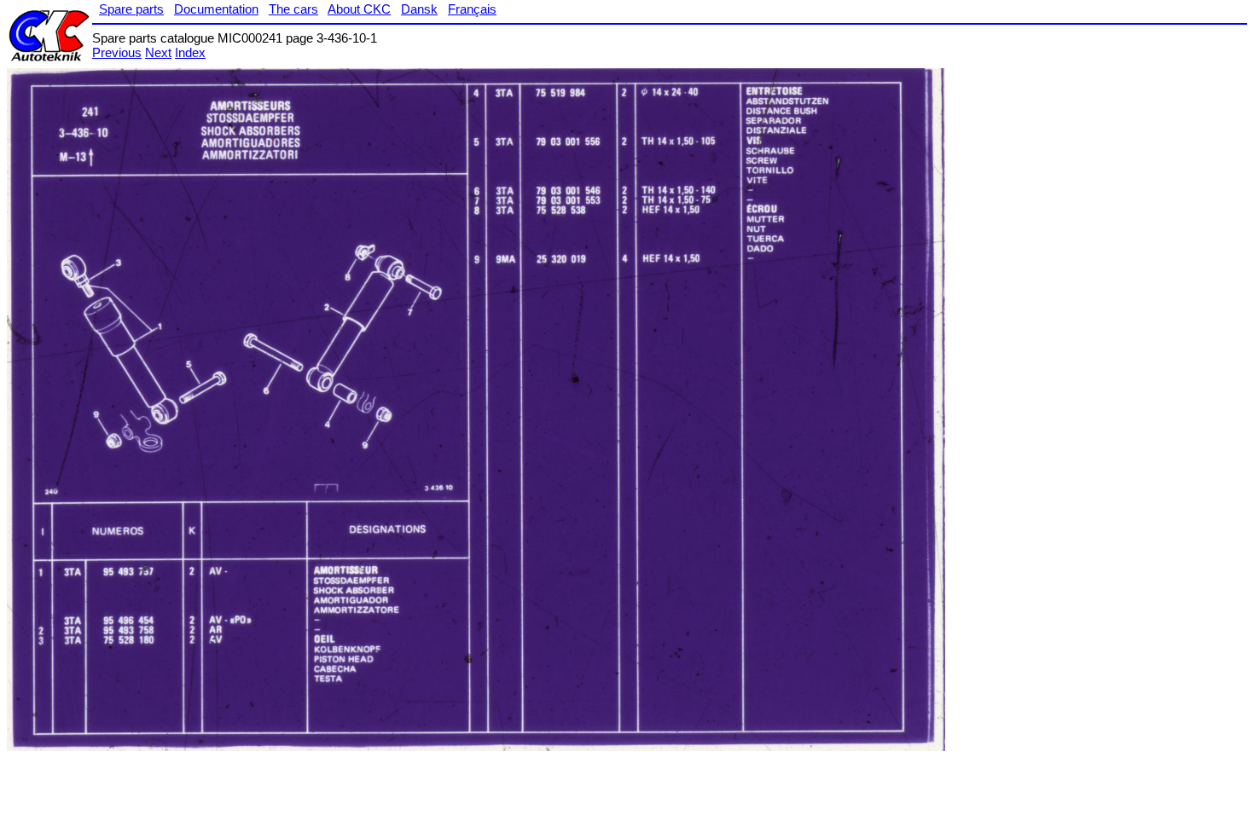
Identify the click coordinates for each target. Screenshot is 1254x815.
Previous (117, 52)
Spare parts (131, 9)
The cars (293, 9)
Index (190, 52)
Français (472, 9)
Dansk (419, 9)
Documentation (216, 9)
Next (158, 52)
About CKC (359, 9)
